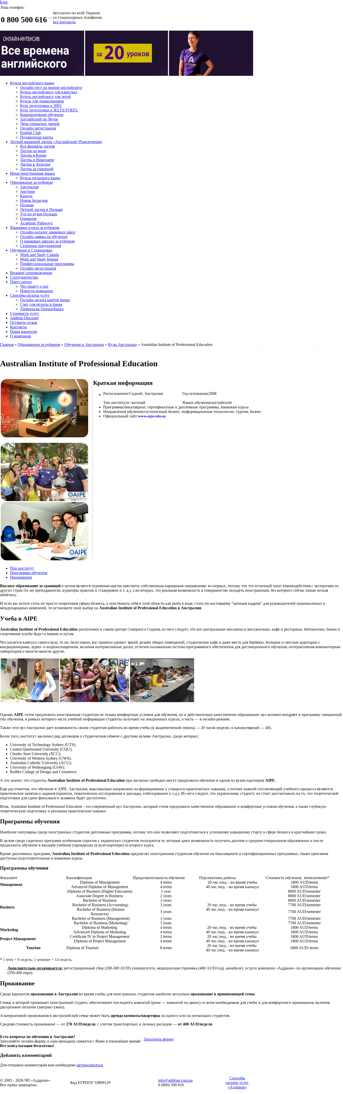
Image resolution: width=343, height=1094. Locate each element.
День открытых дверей (40, 123)
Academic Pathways (36, 223)
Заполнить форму (159, 1039)
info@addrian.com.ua (175, 1080)
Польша (27, 205)
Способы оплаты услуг (30, 295)
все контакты (64, 22)
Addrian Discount (24, 318)
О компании (20, 336)
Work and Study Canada (39, 255)
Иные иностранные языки (32, 173)
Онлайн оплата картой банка (45, 300)
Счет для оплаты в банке (41, 304)
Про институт (22, 568)
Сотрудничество (24, 277)
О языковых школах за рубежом (47, 241)
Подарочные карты (36, 137)
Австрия (27, 191)
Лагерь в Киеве (33, 155)
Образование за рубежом (31, 182)
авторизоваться (90, 1065)
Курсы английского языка (32, 83)
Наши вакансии (23, 331)
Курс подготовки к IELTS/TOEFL (49, 110)
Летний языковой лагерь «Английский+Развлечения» (56, 142)
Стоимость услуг (24, 313)
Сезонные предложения (40, 246)
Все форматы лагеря (37, 146)
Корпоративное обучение (42, 114)
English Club (30, 133)
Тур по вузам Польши (38, 214)
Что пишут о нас (34, 286)
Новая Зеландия (33, 200)
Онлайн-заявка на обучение (44, 236)
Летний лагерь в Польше (41, 209)
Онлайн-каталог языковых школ (47, 232)
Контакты (18, 327)
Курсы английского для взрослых (48, 92)
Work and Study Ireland (39, 259)
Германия (28, 218)
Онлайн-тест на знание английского (51, 87)
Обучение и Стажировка (31, 250)
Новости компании (36, 291)
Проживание (21, 577)
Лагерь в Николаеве (37, 160)
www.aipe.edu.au (152, 416)
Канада (26, 196)
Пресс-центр (21, 282)
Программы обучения (28, 573)
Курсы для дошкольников (42, 101)
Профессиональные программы (47, 264)
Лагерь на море (33, 151)
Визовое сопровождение (31, 273)
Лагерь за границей (36, 169)
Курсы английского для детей (45, 96)
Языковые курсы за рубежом (34, 227)
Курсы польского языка (40, 178)
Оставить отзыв (23, 322)
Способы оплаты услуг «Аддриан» (237, 1082)
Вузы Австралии (122, 344)
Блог (4, 2)
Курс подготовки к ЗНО (41, 105)
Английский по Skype (39, 119)
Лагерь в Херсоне (35, 164)
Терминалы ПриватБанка (42, 309)
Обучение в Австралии (84, 344)
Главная (7, 344)
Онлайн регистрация (38, 128)
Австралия (29, 187)
